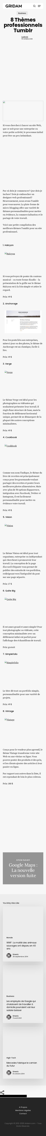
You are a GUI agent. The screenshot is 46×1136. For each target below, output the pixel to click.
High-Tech (11, 1058)
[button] (39, 6)
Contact (23, 1113)
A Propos (23, 1107)
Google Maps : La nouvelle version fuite (23, 868)
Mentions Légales (23, 1110)
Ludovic (24, 37)
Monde (10, 938)
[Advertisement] (23, 75)
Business (22, 13)
